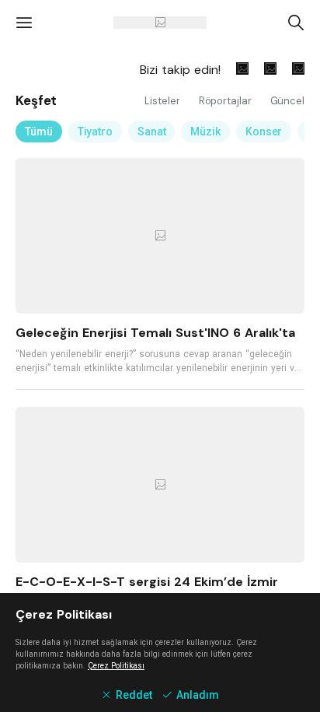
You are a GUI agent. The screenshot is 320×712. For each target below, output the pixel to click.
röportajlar (227, 100)
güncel (287, 100)
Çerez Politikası (116, 665)
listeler (163, 100)
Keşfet (36, 100)
